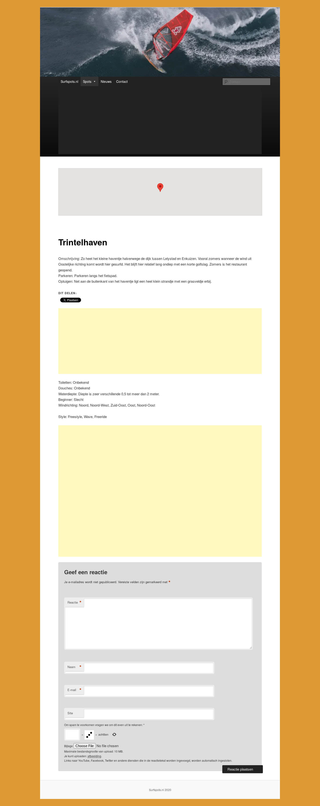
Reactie (74, 602)
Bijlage (69, 746)
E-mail (74, 690)
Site (70, 713)
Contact (122, 81)
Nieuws (106, 81)
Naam (74, 667)
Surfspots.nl (69, 81)
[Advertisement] (147, 121)
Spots (87, 81)
